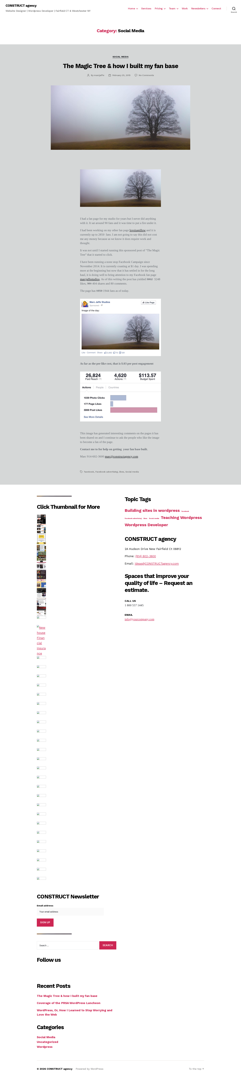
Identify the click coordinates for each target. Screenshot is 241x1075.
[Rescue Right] (76, 660)
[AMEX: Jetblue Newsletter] (76, 715)
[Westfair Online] (76, 798)
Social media (132, 471)
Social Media (121, 57)
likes (121, 471)
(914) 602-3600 (145, 556)
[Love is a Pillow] (76, 789)
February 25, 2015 (121, 75)
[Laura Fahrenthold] (76, 679)
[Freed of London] (76, 854)
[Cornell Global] (76, 771)
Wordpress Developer (146, 524)
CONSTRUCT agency (21, 5)
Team (172, 8)
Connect (216, 8)
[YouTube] (85, 970)
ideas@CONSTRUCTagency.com (157, 563)
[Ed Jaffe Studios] (76, 669)
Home (131, 8)
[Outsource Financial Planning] (76, 688)
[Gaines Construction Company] (76, 881)
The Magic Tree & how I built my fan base (120, 66)
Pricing (159, 8)
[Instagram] (68, 970)
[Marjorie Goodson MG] (76, 565)
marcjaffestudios (90, 279)
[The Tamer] (76, 706)
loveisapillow (138, 230)
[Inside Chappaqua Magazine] (76, 835)
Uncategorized (47, 1042)
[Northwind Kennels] (76, 808)
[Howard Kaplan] (76, 546)
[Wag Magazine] (76, 872)
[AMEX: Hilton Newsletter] (76, 734)
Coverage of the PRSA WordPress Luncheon (68, 1003)
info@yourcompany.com (139, 619)
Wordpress (44, 1047)
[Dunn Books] (76, 592)
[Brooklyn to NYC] (76, 697)
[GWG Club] (76, 844)
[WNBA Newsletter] (76, 528)
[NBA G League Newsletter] (76, 519)
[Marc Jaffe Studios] (76, 762)
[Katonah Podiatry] (76, 583)
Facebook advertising (106, 471)
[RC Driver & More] (76, 611)
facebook (89, 471)
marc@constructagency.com (121, 456)
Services (146, 8)
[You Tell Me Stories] (76, 620)
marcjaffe (99, 75)
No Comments (146, 75)
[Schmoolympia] (76, 826)
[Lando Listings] (76, 602)
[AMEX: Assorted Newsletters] (76, 725)
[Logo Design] (76, 780)
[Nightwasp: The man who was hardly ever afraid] (76, 574)
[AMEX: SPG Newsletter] (76, 752)
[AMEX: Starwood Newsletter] (76, 743)
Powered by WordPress (89, 1068)
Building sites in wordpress (152, 510)
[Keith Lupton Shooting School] (76, 556)
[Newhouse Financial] (76, 640)
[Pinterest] (81, 970)
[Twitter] (76, 970)
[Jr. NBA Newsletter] (76, 537)
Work (185, 8)
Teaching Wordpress (181, 517)
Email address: (45, 905)
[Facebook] (72, 970)
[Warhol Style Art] (76, 817)
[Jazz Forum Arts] (76, 863)
